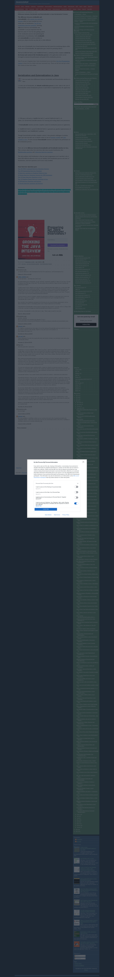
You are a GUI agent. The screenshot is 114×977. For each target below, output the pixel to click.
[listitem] (57, 483)
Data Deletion (48, 514)
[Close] (83, 462)
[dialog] (57, 488)
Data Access (57, 514)
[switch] (76, 487)
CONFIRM (46, 509)
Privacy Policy (65, 514)
